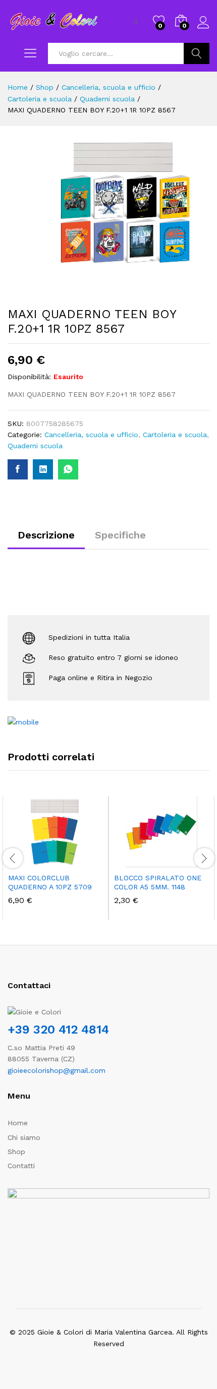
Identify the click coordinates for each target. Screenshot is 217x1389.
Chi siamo (24, 1137)
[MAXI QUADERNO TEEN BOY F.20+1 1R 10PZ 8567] (18, 469)
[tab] (46, 539)
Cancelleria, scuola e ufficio (91, 435)
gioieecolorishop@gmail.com (56, 1070)
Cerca (196, 53)
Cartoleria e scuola (175, 435)
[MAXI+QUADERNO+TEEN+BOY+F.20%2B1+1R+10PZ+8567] (43, 469)
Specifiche (120, 535)
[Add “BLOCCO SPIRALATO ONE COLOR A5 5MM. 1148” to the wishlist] (183, 861)
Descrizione (46, 535)
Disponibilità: (29, 377)
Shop (16, 1152)
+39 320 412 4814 (58, 1029)
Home (18, 1123)
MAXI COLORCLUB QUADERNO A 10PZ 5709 (50, 882)
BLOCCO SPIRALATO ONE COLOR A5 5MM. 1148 (157, 882)
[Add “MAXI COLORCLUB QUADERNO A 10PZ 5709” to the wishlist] (77, 861)
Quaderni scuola (35, 446)
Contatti (21, 1166)
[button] (30, 861)
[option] (55, 858)
